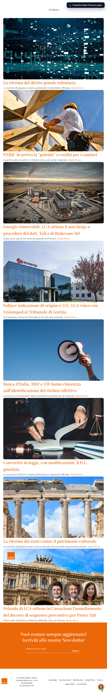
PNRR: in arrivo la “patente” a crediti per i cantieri (50, 154)
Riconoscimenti (65, 680)
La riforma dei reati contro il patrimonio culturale (49, 541)
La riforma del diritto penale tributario (39, 82)
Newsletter (53, 680)
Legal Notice (70, 684)
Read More (77, 88)
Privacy (100, 680)
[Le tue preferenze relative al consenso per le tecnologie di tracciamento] (102, 690)
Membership (78, 680)
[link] (4, 681)
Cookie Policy (90, 680)
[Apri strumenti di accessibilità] (101, 687)
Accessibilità (81, 684)
